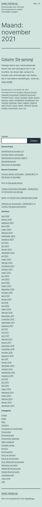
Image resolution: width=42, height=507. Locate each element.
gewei (11, 100)
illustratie (4, 103)
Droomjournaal (7, 435)
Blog (3, 422)
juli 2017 (4, 329)
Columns (20, 92)
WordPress (29, 499)
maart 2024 (6, 230)
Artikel (4, 415)
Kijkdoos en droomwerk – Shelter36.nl (17, 204)
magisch (26, 103)
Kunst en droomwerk (10, 459)
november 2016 (7, 349)
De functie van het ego (13, 192)
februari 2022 (7, 263)
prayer (15, 106)
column (17, 98)
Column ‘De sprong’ (17, 59)
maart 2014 (6, 396)
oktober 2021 (7, 269)
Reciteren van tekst (9, 465)
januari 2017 (6, 343)
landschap (13, 103)
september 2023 (8, 236)
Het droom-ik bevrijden (11, 165)
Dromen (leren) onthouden (12, 155)
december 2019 (7, 289)
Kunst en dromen (30, 92)
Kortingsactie (7, 452)
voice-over (5, 479)
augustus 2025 (7, 223)
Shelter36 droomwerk (28, 95)
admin (4, 198)
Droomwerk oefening (10, 439)
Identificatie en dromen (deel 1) (14, 158)
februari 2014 (7, 399)
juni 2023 (5, 246)
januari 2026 (6, 219)
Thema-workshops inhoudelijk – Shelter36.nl (19, 189)
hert (37, 100)
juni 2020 (5, 276)
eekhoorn (4, 100)
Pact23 (9, 106)
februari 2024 (7, 233)
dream (30, 98)
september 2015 (8, 372)
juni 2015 (5, 382)
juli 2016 (4, 359)
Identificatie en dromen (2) (12, 151)
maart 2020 (6, 286)
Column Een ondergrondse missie (23, 198)
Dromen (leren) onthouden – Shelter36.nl (18, 174)
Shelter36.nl (9, 3)
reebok (20, 106)
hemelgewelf (19, 100)
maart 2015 (6, 389)
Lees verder (6, 82)
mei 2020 (5, 279)
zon (24, 108)
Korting (4, 449)
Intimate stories (7, 445)
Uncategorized (7, 475)
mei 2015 (5, 386)
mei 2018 (5, 306)
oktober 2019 (7, 293)
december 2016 (7, 346)
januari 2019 (6, 299)
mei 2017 (5, 333)
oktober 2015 (7, 369)
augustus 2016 (7, 356)
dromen (36, 98)
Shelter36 (27, 106)
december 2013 (7, 406)
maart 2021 (6, 273)
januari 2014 (6, 402)
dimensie (24, 98)
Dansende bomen (8, 161)
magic (19, 103)
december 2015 (7, 366)
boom (11, 98)
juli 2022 (4, 256)
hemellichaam (30, 100)
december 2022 (8, 253)
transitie (4, 108)
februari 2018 (6, 313)
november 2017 (7, 319)
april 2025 (5, 226)
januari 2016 (6, 362)
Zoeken (4, 136)
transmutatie (13, 108)
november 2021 (7, 266)
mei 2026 (5, 216)
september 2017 (8, 323)
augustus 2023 (7, 239)
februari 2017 (6, 339)
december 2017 (7, 316)
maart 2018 (6, 309)
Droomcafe (6, 432)
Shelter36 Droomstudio (10, 95)
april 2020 (5, 283)
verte (20, 108)
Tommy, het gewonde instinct (13, 207)
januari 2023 (6, 249)
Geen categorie (7, 442)
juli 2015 (4, 379)
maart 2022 (6, 259)
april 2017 (5, 336)
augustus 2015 (7, 376)
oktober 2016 (7, 353)
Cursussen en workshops (11, 429)
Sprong (34, 106)
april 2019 (5, 296)
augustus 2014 (7, 392)
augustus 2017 (7, 326)
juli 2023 (4, 243)
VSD (3, 482)
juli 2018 (4, 303)
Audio (3, 419)
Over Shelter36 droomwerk (12, 462)
